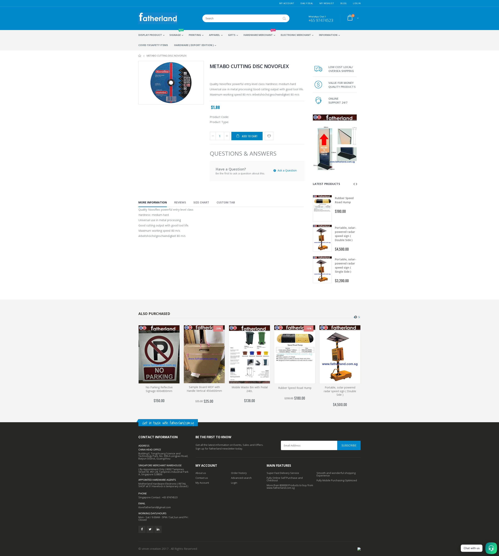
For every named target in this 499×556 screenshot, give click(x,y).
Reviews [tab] (180, 202)
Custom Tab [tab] (226, 202)
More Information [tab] (152, 202)
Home (139, 55)
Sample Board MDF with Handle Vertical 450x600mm (204, 389)
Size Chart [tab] (201, 202)
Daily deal (307, 3)
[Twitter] (150, 529)
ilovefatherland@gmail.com (154, 507)
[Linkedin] (158, 529)
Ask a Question (287, 170)
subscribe (349, 445)
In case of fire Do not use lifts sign (345, 265)
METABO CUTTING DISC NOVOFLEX (249, 66)
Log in (357, 3)
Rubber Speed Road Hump (294, 388)
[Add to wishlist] (269, 136)
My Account (286, 3)
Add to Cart (250, 136)
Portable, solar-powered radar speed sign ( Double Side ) (340, 391)
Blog (344, 3)
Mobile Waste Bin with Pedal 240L (250, 389)
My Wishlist (326, 3)
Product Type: (219, 122)
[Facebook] (142, 529)
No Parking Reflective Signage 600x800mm (159, 389)
